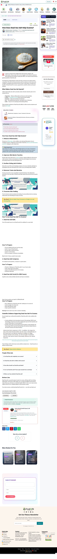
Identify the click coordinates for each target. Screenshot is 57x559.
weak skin (18, 157)
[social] (15, 411)
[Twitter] (26, 512)
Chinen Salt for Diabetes (15, 349)
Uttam (36, 550)
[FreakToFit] (5, 1)
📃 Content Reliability (6, 537)
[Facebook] (24, 512)
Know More (18, 404)
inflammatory (10, 141)
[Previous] (4, 5)
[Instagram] (28, 512)
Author (5, 408)
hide (11, 124)
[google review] (48, 536)
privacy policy (47, 96)
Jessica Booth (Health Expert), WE (22, 408)
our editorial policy (21, 44)
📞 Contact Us (4, 536)
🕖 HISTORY (14, 395)
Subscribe (48, 1)
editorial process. (13, 416)
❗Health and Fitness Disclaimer (8, 539)
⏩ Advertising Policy (6, 542)
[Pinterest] (30, 512)
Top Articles (53, 16)
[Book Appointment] (20, 184)
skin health (8, 105)
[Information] (14, 39)
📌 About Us (4, 532)
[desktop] (20, 210)
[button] (53, 1)
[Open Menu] (56, 1)
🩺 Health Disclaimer (20, 399)
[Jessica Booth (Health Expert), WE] (12, 409)
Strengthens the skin (13, 97)
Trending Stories (43, 16)
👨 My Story (4, 534)
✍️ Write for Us (5, 544)
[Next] (55, 5)
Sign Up (40, 523)
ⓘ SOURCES (5, 395)
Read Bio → (12, 422)
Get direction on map (19, 536)
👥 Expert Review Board (6, 541)
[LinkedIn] (32, 512)
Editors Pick (48, 16)
